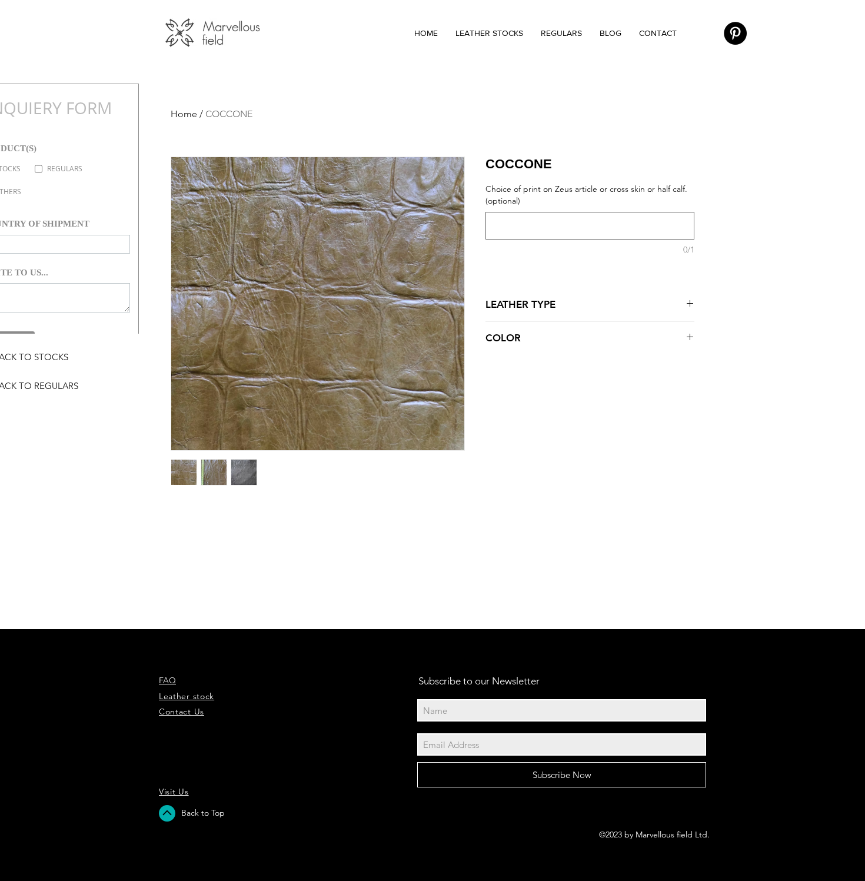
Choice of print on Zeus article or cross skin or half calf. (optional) (586, 195)
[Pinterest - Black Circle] (735, 33)
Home (184, 113)
